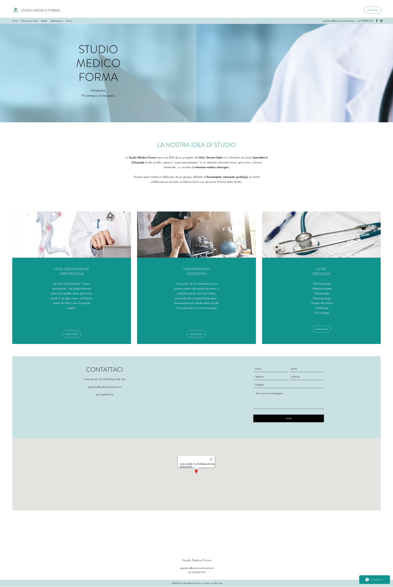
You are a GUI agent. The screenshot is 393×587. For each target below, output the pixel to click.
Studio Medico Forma (196, 560)
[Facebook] (376, 20)
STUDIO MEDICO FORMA (40, 10)
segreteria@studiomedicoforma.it (339, 20)
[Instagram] (381, 20)
